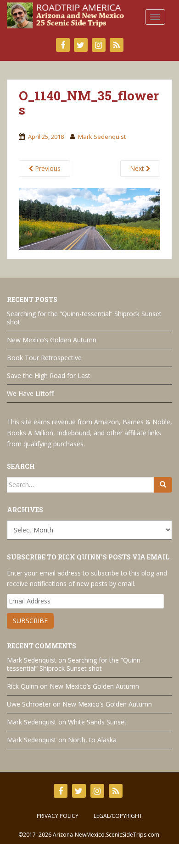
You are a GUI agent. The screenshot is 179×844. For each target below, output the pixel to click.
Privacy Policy (57, 816)
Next (138, 168)
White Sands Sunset (97, 722)
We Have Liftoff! (31, 393)
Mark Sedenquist (102, 136)
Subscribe (30, 620)
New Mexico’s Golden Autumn (51, 339)
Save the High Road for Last (48, 375)
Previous (47, 168)
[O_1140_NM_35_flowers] (89, 218)
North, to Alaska (92, 739)
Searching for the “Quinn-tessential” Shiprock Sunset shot (84, 317)
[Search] (163, 485)
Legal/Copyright (118, 816)
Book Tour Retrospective (44, 357)
